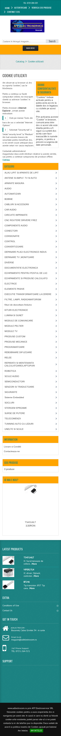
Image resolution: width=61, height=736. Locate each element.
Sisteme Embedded (14, 397)
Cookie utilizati (36, 61)
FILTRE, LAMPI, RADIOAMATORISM (23, 299)
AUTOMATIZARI (13, 194)
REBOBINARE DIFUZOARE (18, 352)
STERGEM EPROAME (16, 408)
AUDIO (8, 188)
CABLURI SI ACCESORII (17, 204)
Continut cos (13, 11)
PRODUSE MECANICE (16, 341)
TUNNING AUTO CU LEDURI (19, 424)
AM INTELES (36, 730)
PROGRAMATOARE (15, 347)
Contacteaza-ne (12, 451)
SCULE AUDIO (12, 376)
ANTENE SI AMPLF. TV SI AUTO (21, 178)
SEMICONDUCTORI (15, 381)
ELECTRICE (11, 283)
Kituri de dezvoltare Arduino (18, 305)
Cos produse (11, 463)
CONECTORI (11, 231)
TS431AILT (30, 522)
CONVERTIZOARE (14, 246)
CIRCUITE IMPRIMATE (16, 215)
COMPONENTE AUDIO (16, 225)
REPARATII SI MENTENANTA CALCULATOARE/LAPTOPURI (20, 364)
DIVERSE (9, 262)
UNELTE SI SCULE (14, 429)
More (34, 563)
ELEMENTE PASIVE (14, 289)
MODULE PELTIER (14, 326)
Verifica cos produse (41, 7)
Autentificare (20, 7)
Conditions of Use (11, 605)
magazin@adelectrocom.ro (24, 639)
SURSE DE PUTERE (15, 413)
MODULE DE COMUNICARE (19, 320)
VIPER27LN (29, 569)
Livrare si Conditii (12, 446)
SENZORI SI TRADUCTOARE (19, 387)
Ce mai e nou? (11, 480)
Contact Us (7, 610)
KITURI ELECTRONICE (16, 310)
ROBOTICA (10, 371)
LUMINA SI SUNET (14, 315)
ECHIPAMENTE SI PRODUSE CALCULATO (26, 278)
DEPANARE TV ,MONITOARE (19, 257)
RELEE (8, 357)
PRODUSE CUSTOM (15, 336)
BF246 (27, 581)
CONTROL (10, 241)
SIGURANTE (11, 392)
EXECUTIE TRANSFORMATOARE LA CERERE (28, 294)
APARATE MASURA (14, 183)
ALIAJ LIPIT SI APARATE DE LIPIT (22, 172)
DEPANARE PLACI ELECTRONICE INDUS (25, 252)
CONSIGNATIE (12, 236)
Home (7, 7)
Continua (6, 159)
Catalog (20, 61)
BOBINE (9, 199)
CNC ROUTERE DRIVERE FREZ (21, 220)
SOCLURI (9, 402)
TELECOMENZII (13, 418)
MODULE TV (11, 331)
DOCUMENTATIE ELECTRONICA (21, 268)
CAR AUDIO (10, 209)
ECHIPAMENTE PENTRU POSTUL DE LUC (26, 273)
